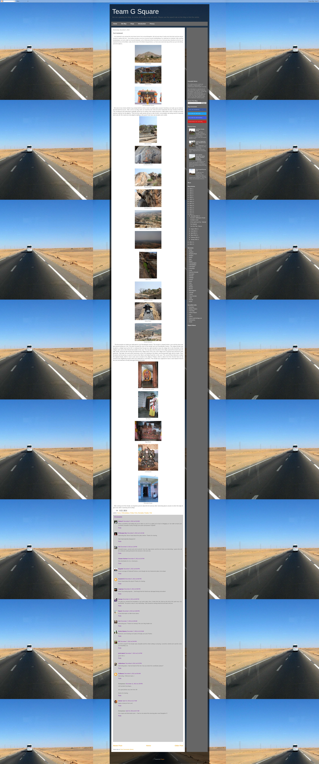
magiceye (121, 589)
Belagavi (191, 255)
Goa (190, 314)
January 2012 (194, 239)
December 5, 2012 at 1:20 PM (129, 546)
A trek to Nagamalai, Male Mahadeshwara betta (201, 143)
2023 (190, 191)
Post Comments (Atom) (126, 749)
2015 (190, 207)
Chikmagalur (192, 266)
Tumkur (191, 294)
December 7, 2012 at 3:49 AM (129, 621)
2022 (190, 193)
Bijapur (190, 261)
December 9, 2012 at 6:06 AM (132, 673)
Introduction (142, 23)
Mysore (191, 288)
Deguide (120, 568)
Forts (136, 513)
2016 (190, 205)
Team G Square (135, 11)
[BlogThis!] (121, 510)
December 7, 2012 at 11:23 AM (135, 631)
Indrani (120, 701)
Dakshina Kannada (193, 272)
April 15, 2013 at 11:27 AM (130, 701)
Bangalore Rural (193, 253)
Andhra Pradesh (193, 312)
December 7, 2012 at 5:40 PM (128, 641)
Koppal (190, 285)
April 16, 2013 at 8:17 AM (132, 711)
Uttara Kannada (193, 296)
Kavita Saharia (122, 631)
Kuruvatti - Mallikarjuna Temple (197, 217)
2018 (190, 201)
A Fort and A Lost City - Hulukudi (198, 222)
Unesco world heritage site (195, 318)
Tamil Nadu (191, 310)
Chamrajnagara (192, 263)
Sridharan (121, 673)
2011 (190, 242)
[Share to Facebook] (125, 510)
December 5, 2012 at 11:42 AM (135, 533)
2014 (190, 210)
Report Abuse (192, 325)
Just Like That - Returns (196, 226)
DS (119, 641)
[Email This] (120, 510)
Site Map (123, 23)
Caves (119, 513)
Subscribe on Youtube (196, 121)
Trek (151, 513)
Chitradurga (192, 268)
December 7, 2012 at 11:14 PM (133, 653)
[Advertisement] (197, 54)
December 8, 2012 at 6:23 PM (133, 663)
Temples (146, 513)
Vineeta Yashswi (123, 558)
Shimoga (191, 292)
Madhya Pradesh (193, 309)
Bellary (190, 257)
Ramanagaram (192, 290)
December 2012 (195, 216)
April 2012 (193, 233)
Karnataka (141, 513)
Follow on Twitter (194, 113)
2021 (190, 195)
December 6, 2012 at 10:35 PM (131, 611)
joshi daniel (121, 653)
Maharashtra (192, 320)
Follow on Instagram (195, 117)
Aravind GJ (121, 579)
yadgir (190, 297)
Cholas (132, 513)
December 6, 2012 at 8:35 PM (131, 599)
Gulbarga (191, 277)
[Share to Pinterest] (126, 510)
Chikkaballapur (125, 513)
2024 (190, 188)
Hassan (191, 279)
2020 (190, 197)
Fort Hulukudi (193, 224)
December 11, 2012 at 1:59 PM (134, 683)
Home (115, 23)
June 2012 (193, 231)
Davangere (191, 274)
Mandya (191, 286)
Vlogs (132, 23)
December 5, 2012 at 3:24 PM (136, 558)
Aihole (190, 250)
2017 (190, 203)
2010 (190, 244)
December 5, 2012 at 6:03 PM (132, 568)
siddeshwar (121, 663)
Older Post (179, 746)
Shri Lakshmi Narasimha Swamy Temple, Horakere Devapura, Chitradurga (200, 157)
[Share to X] (123, 510)
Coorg (190, 270)
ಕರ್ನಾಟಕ (191, 299)
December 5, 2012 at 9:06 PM (132, 589)
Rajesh (120, 611)
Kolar (190, 283)
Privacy (152, 23)
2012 (190, 214)
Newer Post (117, 746)
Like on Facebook (194, 109)
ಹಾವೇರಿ (190, 301)
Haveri (190, 281)
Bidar (190, 259)
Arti (119, 546)
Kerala (190, 321)
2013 (190, 212)
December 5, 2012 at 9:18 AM (131, 521)
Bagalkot (191, 252)
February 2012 (194, 237)
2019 (190, 199)
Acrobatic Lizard (194, 220)
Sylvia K (120, 521)
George (120, 599)
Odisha (190, 316)
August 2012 (194, 229)
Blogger (162, 759)
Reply (119, 528)
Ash (119, 621)
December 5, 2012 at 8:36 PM (133, 579)
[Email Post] (116, 510)
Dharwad (191, 275)
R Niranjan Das (122, 533)
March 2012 (194, 235)
